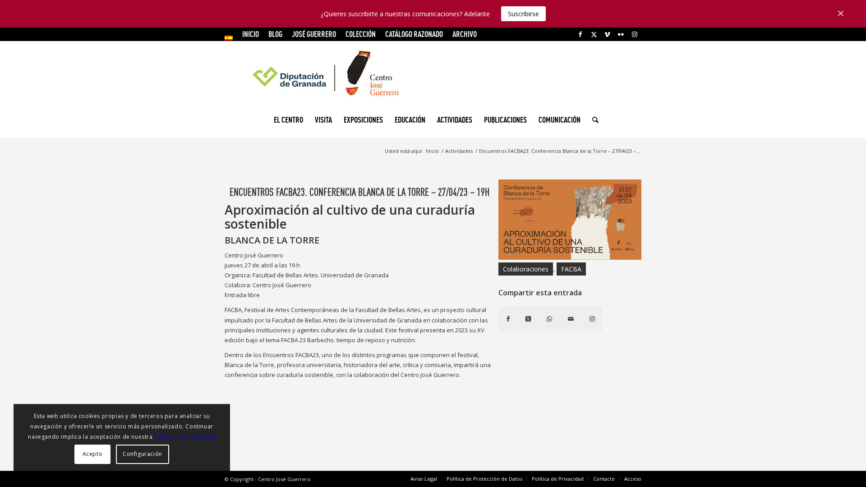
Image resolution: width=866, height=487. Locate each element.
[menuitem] (231, 38)
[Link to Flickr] (620, 34)
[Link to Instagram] (634, 34)
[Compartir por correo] (570, 319)
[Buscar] (592, 120)
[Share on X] (528, 319)
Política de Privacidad (184, 437)
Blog (275, 34)
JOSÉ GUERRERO (314, 34)
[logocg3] (433, 75)
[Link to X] (593, 34)
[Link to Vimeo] (607, 34)
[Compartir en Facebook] (508, 319)
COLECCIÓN (360, 34)
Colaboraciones (525, 269)
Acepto (93, 454)
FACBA (571, 269)
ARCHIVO (464, 34)
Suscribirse (523, 13)
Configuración (142, 454)
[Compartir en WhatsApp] (549, 319)
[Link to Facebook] (580, 34)
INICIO (250, 34)
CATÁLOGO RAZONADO (414, 34)
